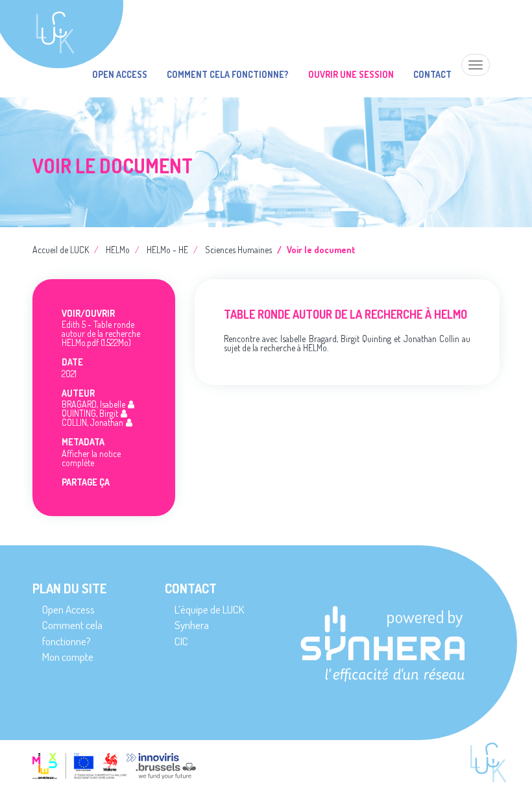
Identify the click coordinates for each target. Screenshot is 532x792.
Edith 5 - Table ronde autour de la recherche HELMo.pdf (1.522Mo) (101, 333)
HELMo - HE (167, 249)
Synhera (192, 625)
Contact (432, 74)
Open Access (119, 74)
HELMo (118, 249)
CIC (181, 641)
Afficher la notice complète (91, 458)
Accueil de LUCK (60, 249)
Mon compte (67, 656)
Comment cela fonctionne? (228, 74)
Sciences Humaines (238, 249)
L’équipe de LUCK (209, 609)
